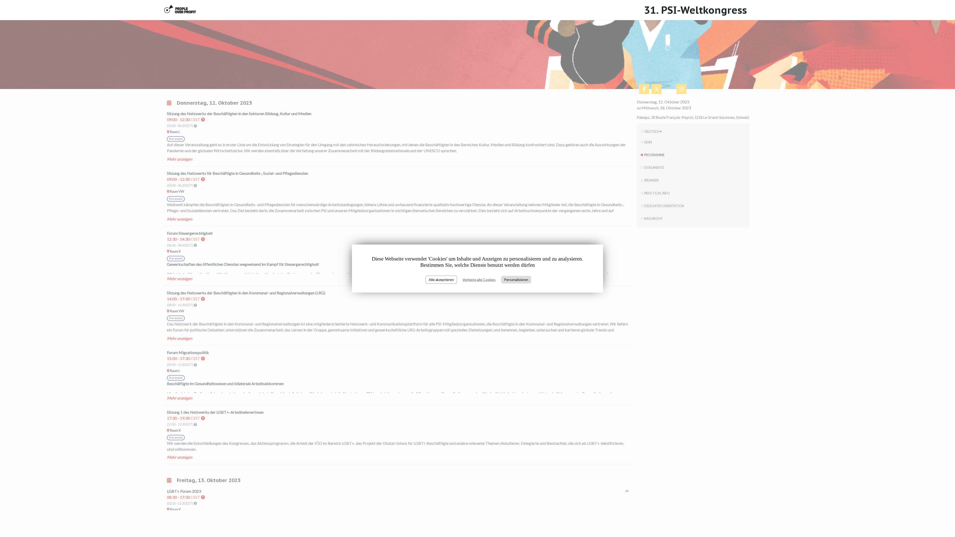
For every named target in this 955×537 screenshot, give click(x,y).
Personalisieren (516, 279)
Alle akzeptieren (441, 279)
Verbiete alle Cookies (479, 279)
